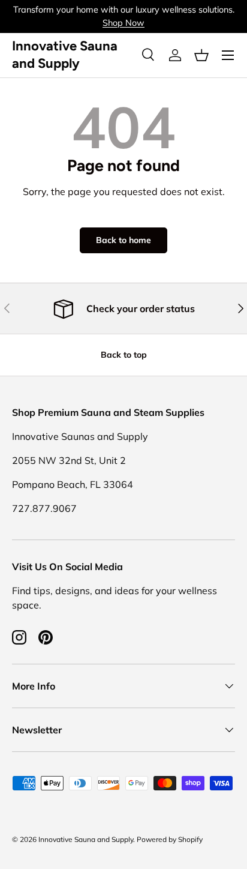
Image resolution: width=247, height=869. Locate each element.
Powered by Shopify (170, 839)
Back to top (124, 354)
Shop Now (123, 22)
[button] (201, 55)
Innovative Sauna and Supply (85, 839)
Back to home (123, 240)
